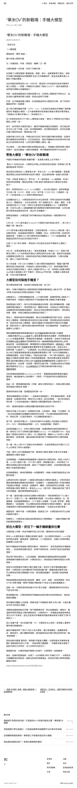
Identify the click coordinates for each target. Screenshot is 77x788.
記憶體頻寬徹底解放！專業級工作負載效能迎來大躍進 (28, 735)
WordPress (66, 783)
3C (5, 3)
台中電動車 (40, 333)
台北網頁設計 (32, 366)
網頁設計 (60, 344)
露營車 (38, 361)
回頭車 (25, 347)
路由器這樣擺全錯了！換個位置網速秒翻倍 (23, 742)
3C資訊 (19, 25)
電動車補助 (11, 369)
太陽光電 (18, 341)
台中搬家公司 (54, 349)
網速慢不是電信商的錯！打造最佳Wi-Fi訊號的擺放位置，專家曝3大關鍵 (33, 722)
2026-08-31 (69, 729)
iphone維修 (25, 336)
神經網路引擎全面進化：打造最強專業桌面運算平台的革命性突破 (33, 729)
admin (12, 25)
